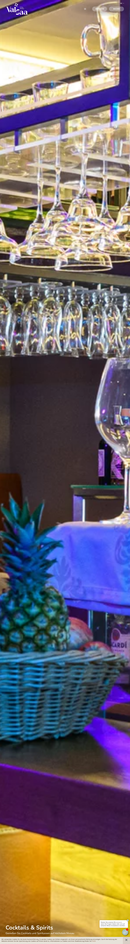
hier (94, 941)
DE (121, 3)
